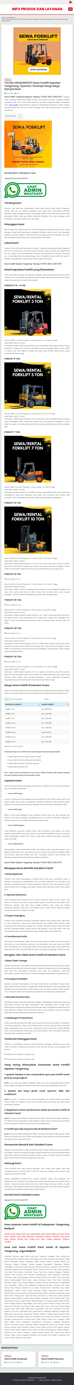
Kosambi (13, 1236)
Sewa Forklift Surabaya (15, 1359)
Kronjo (6, 1236)
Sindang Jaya (34, 1239)
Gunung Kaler (35, 1234)
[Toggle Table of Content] (19, 116)
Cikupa (13, 1234)
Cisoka (23, 1234)
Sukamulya (57, 1239)
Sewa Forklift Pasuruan (52, 1359)
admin (18, 93)
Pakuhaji (48, 1236)
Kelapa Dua (55, 1234)
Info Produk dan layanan (37, 8)
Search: (46, 699)
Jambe (43, 1234)
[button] (39, 704)
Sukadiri (49, 1239)
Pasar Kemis (64, 1236)
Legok (19, 1236)
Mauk (24, 1236)
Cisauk (18, 1234)
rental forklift (13, 105)
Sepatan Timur (22, 1239)
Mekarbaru (30, 1236)
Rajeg (6, 1239)
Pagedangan (39, 1236)
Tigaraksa (7, 1241)
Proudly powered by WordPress (24, 1380)
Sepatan (13, 1239)
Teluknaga (65, 1239)
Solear (43, 1239)
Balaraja (7, 1234)
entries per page (16, 699)
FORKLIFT (7, 79)
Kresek (67, 1234)
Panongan (55, 1236)
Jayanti (48, 1234)
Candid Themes (56, 1380)
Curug (28, 1234)
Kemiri (62, 1234)
